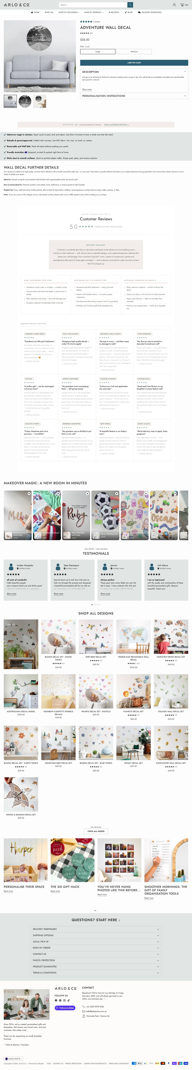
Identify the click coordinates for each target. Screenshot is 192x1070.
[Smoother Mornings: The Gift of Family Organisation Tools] (166, 860)
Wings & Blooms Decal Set (21, 814)
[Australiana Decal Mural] (21, 691)
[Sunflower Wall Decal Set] (171, 743)
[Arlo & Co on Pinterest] (60, 1001)
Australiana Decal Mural (21, 711)
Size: (85, 46)
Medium (134, 51)
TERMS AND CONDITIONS (119, 1063)
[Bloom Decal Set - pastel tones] (58, 637)
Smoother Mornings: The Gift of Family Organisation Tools (165, 890)
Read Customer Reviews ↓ (116, 125)
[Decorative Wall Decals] (9, 663)
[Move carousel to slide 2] (94, 604)
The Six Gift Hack (65, 887)
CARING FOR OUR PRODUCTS (95, 1063)
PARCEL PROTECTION (73, 1063)
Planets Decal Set (133, 711)
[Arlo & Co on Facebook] (56, 1001)
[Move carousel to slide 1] (92, 604)
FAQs (49, 1063)
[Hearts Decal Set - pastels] (96, 691)
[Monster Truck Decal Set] (171, 637)
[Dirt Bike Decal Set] (96, 637)
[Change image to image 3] (39, 101)
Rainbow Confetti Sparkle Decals (58, 713)
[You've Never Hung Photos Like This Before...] (119, 860)
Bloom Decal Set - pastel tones (58, 658)
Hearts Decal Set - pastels (96, 711)
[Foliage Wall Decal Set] (171, 691)
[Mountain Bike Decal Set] (58, 743)
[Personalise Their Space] (26, 860)
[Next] (187, 580)
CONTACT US (58, 1063)
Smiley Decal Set (133, 763)
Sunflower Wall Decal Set (171, 763)
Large (97, 51)
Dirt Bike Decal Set (96, 656)
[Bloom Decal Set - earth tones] (21, 743)
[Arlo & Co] (17, 4)
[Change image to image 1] (10, 101)
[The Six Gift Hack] (72, 860)
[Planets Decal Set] (133, 691)
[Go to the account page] (174, 4)
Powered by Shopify (36, 1063)
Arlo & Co (22, 1063)
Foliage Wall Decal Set (171, 711)
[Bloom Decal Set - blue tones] (96, 743)
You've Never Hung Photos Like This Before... (119, 888)
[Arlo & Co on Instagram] (64, 1001)
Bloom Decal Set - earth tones (21, 763)
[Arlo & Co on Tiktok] (68, 1001)
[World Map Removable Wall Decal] (133, 637)
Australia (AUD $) (14, 1059)
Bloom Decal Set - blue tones (96, 763)
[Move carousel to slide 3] (96, 604)
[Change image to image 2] (24, 101)
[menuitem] (35, 12)
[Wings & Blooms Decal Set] (21, 794)
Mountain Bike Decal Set (58, 763)
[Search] (130, 5)
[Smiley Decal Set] (133, 743)
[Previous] (4, 580)
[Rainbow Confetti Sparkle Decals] (58, 691)
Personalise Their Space (24, 887)
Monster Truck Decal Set (171, 656)
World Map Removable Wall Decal (133, 658)
